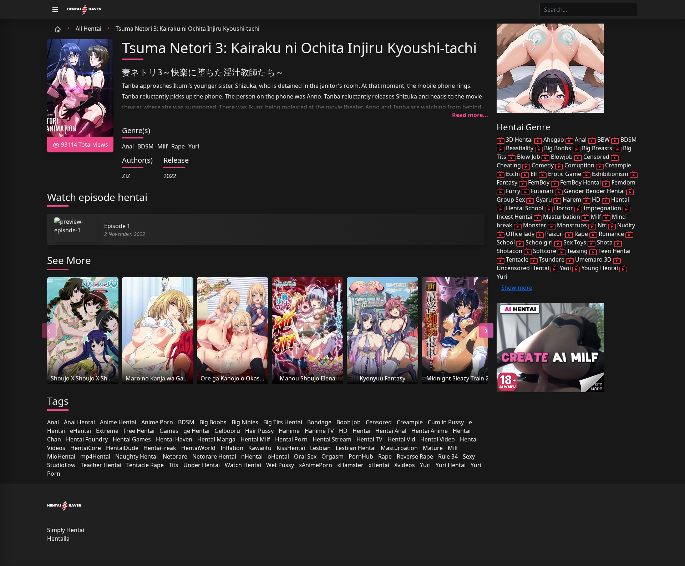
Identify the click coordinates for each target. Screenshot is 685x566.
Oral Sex (305, 456)
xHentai (379, 465)
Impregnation (602, 208)
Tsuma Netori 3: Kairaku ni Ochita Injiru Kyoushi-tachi (187, 28)
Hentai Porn (291, 439)
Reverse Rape (415, 456)
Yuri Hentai (451, 465)
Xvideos (404, 465)
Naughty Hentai (136, 456)
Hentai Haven (174, 439)
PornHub (361, 456)
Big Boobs (213, 422)
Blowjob (561, 157)
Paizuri (554, 234)
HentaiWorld (198, 448)
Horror (563, 208)
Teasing (577, 251)
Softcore (545, 251)
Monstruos (571, 225)
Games (168, 431)
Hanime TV (319, 431)
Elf (534, 174)
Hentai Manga (216, 439)
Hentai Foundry (87, 439)
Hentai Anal (390, 431)
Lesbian (320, 448)
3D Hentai (519, 139)
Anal (128, 146)
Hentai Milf (255, 439)
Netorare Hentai (214, 456)
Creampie (410, 422)
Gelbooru (227, 431)
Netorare (175, 456)
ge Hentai (196, 431)
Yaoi (565, 268)
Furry (513, 191)
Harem (572, 199)
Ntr (602, 225)
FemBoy (539, 182)
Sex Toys (575, 242)
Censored (379, 422)
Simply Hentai (65, 530)
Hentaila (58, 538)
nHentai (252, 456)
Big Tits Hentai (282, 422)
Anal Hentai (79, 422)
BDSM (145, 146)
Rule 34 (448, 456)
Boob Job (348, 422)
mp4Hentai (95, 456)
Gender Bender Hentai (594, 191)
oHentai (278, 456)
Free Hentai (138, 431)
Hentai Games (132, 439)
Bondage (319, 422)
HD (343, 431)
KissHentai (290, 448)
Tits (173, 465)
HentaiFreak (159, 448)
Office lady (520, 234)
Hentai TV (369, 439)
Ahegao (553, 139)
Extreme (107, 431)
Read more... (470, 115)
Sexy (469, 456)
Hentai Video (437, 439)
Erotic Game (565, 174)
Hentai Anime (429, 431)
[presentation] (49, 330)
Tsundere (552, 259)
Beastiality (519, 148)
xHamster (350, 465)
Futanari (542, 191)
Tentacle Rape (145, 465)
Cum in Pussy (446, 422)
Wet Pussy (280, 465)
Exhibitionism (610, 174)
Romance (611, 234)
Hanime (289, 431)
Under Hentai (201, 465)
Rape (178, 146)
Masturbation (399, 448)
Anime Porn (157, 422)
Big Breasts (597, 148)
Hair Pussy (259, 431)
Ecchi (512, 174)
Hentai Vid (401, 439)
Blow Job (529, 157)
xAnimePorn (315, 465)
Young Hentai (599, 268)
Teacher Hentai (101, 465)
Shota (604, 242)
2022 (169, 176)
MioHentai (61, 456)
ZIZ (126, 176)
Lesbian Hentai (356, 448)
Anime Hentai (118, 422)
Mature (433, 448)
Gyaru (543, 199)
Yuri (193, 146)
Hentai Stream (332, 439)
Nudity (625, 225)
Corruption (579, 165)
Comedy (542, 165)
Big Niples (245, 422)
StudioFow (61, 465)
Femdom (622, 182)
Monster (535, 225)
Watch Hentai (243, 465)
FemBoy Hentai (580, 182)
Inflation (231, 448)
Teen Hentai (613, 251)
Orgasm (332, 456)
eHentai (80, 431)
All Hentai (88, 28)
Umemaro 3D (593, 259)
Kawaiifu (260, 448)
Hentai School (524, 208)
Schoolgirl (539, 242)
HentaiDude (122, 448)
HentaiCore (85, 448)
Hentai (361, 431)
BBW (603, 139)
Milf (162, 146)
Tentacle (517, 259)
